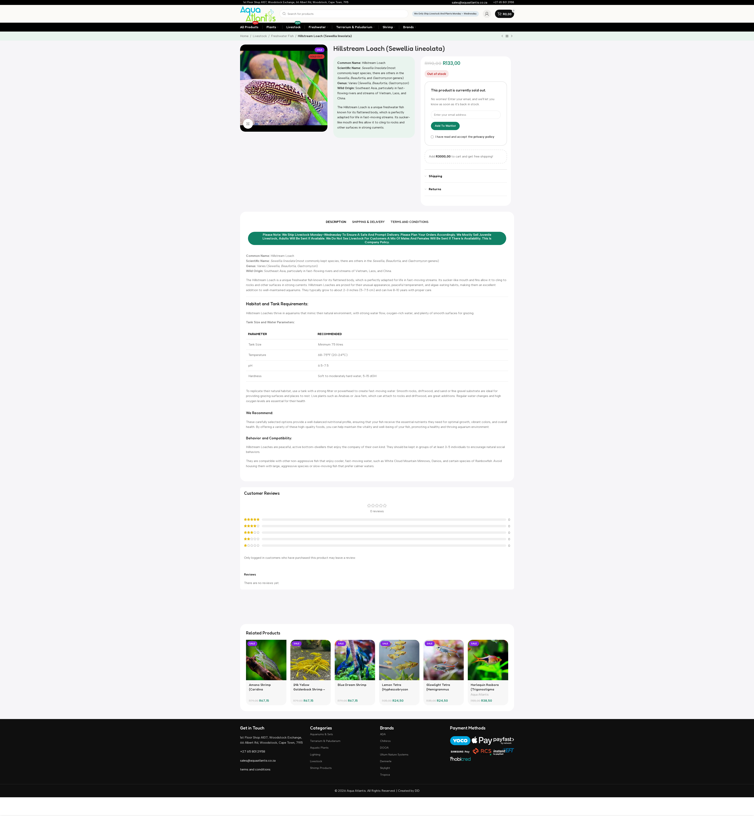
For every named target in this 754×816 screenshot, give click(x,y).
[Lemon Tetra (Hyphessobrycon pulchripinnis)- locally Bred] (399, 660)
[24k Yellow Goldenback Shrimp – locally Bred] (310, 660)
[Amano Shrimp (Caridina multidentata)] (266, 660)
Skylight (385, 768)
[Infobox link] (296, 2)
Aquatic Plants (319, 747)
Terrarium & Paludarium (325, 741)
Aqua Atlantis (480, 694)
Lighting (315, 754)
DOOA (384, 747)
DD (416, 791)
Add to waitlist (445, 126)
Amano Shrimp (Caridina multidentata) (260, 689)
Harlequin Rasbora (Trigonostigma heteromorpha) (485, 689)
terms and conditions (255, 769)
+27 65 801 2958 (252, 751)
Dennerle (385, 761)
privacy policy (483, 137)
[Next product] (511, 36)
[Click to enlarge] (248, 124)
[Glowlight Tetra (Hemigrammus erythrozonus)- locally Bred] (443, 660)
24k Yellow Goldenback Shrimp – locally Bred (309, 689)
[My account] (487, 14)
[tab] (336, 222)
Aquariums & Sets (321, 734)
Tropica (385, 774)
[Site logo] (258, 13)
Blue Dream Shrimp (352, 685)
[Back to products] (507, 36)
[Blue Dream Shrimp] (355, 660)
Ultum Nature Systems (394, 754)
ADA (383, 734)
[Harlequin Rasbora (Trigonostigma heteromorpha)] (488, 660)
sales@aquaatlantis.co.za (258, 760)
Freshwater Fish (282, 36)
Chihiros (385, 741)
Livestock (260, 36)
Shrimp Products (321, 768)
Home (244, 36)
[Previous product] (502, 36)
